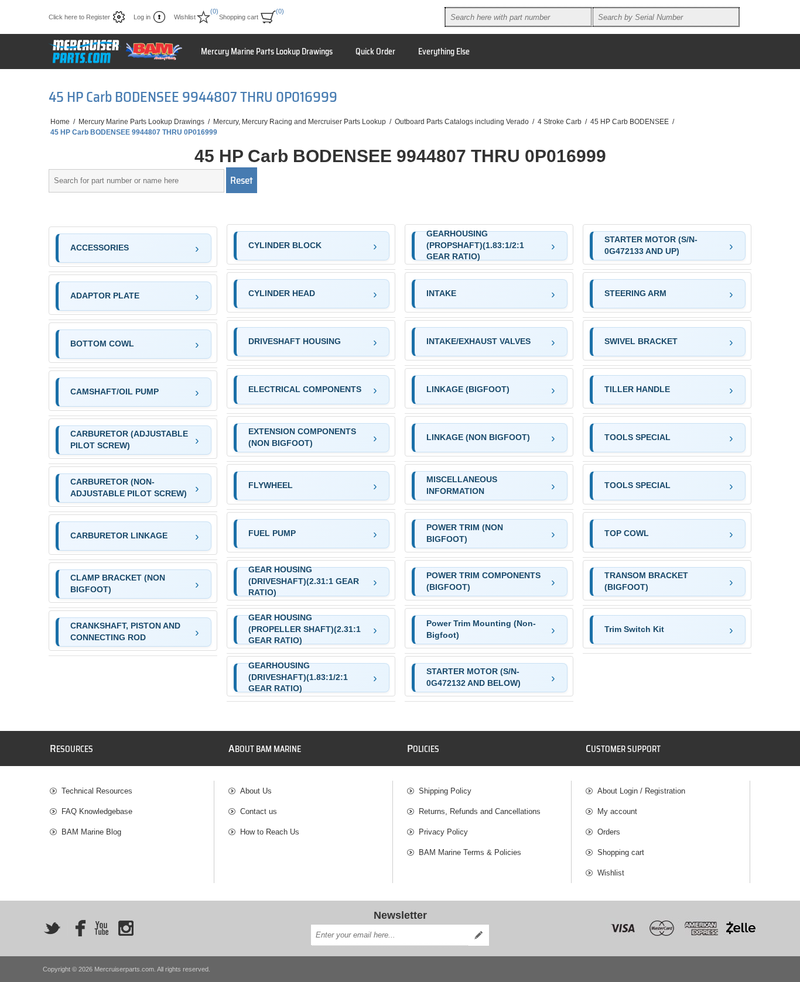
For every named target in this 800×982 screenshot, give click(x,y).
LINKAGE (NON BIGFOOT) (478, 437)
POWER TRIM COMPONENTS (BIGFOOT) (483, 581)
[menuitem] (132, 791)
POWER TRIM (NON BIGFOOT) (464, 533)
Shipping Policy (445, 791)
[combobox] (518, 17)
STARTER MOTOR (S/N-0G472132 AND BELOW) (473, 677)
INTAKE (441, 293)
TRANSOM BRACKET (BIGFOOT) (646, 581)
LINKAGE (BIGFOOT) (468, 389)
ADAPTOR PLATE (104, 295)
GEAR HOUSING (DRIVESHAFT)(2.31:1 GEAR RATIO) (303, 581)
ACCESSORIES (99, 247)
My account (617, 811)
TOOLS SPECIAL (637, 437)
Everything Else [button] (444, 51)
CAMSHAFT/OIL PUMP (114, 391)
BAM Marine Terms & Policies (470, 852)
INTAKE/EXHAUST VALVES (478, 341)
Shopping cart (620, 852)
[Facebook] (76, 928)
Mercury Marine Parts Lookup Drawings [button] (267, 51)
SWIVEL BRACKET (641, 341)
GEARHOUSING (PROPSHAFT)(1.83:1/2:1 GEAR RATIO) (475, 245)
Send (478, 935)
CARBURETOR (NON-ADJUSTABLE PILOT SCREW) (128, 487)
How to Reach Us (269, 832)
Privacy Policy (443, 832)
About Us (256, 791)
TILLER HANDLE (637, 389)
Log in (142, 16)
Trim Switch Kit (634, 629)
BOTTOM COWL (102, 343)
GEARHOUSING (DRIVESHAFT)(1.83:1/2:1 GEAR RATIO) (298, 677)
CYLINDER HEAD (281, 293)
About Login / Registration (641, 791)
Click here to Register (79, 16)
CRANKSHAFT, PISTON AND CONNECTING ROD (125, 631)
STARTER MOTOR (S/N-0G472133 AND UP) (651, 245)
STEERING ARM (635, 293)
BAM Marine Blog (91, 832)
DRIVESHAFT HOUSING (294, 341)
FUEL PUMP (272, 533)
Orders (608, 832)
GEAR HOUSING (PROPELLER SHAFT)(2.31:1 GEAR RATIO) (304, 629)
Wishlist (610, 872)
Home (60, 122)
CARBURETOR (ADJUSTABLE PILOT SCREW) (129, 439)
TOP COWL (626, 533)
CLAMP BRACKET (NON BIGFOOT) (117, 583)
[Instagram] (126, 928)
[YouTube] (101, 928)
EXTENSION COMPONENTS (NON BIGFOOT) (302, 437)
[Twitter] (52, 928)
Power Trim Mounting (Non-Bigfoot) (481, 629)
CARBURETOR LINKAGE (118, 535)
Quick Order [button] (375, 51)
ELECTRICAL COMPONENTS (304, 389)
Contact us (258, 811)
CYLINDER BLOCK (285, 245)
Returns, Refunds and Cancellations (480, 811)
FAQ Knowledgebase (96, 811)
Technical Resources (96, 791)
